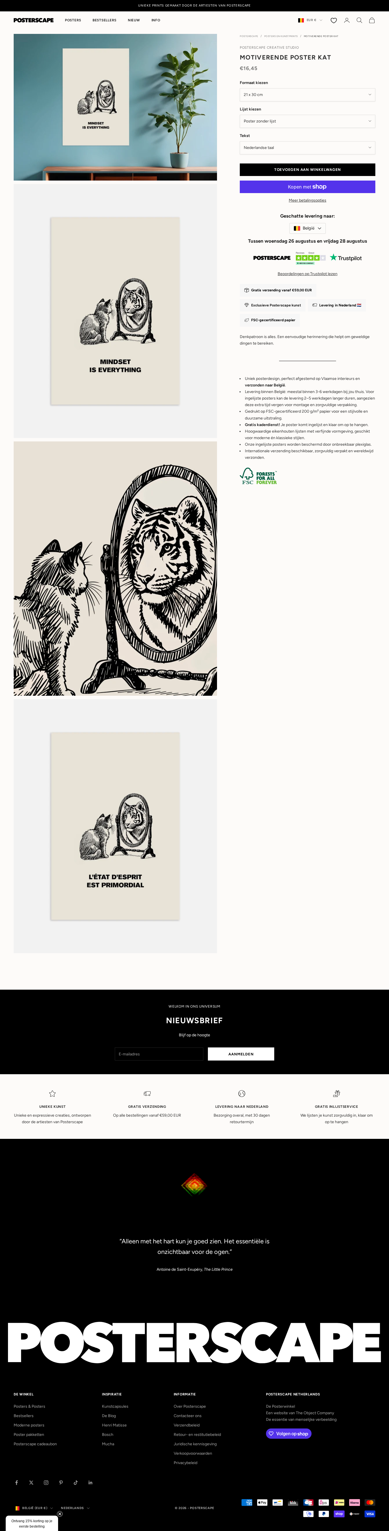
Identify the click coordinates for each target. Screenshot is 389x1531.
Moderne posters (29, 1425)
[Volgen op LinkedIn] (90, 1482)
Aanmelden (240, 1054)
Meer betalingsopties (307, 200)
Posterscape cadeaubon (35, 1444)
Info (155, 20)
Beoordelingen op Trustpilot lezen (307, 273)
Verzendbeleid (187, 1425)
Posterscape (249, 36)
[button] (32, 1523)
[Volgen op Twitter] (31, 1482)
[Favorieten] (334, 20)
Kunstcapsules (115, 1406)
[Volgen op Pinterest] (61, 1482)
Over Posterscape (190, 1406)
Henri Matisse (114, 1425)
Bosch (107, 1434)
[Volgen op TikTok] (76, 1482)
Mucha (108, 1444)
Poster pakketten (29, 1434)
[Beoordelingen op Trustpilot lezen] (307, 259)
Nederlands (72, 1508)
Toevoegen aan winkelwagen (307, 169)
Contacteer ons (188, 1415)
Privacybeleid (185, 1462)
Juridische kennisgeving (195, 1444)
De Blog (109, 1415)
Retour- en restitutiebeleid (197, 1434)
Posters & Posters (29, 1406)
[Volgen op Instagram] (46, 1482)
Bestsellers (104, 20)
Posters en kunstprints (281, 36)
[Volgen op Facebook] (16, 1482)
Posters (73, 20)
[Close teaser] (60, 1514)
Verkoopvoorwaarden (193, 1453)
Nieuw (134, 20)
